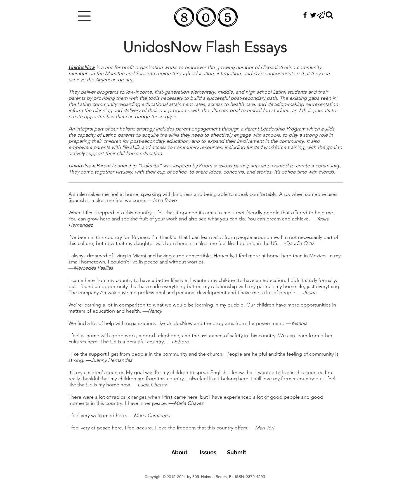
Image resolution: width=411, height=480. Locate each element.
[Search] (329, 15)
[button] (84, 16)
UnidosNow (81, 67)
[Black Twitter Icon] (313, 15)
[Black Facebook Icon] (305, 15)
